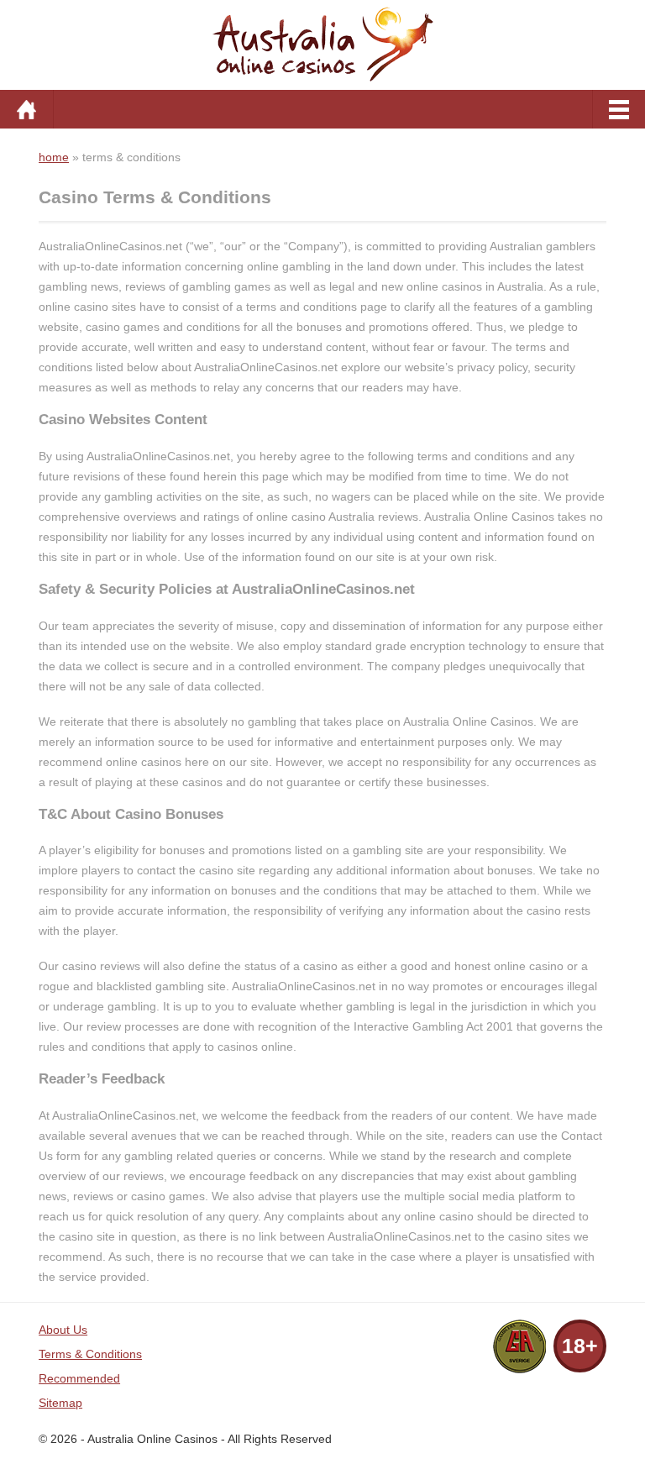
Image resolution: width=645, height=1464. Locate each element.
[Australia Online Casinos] (322, 43)
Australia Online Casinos (152, 1439)
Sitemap (60, 1402)
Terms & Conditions (90, 1354)
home (54, 157)
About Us (63, 1329)
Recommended (79, 1378)
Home (26, 109)
